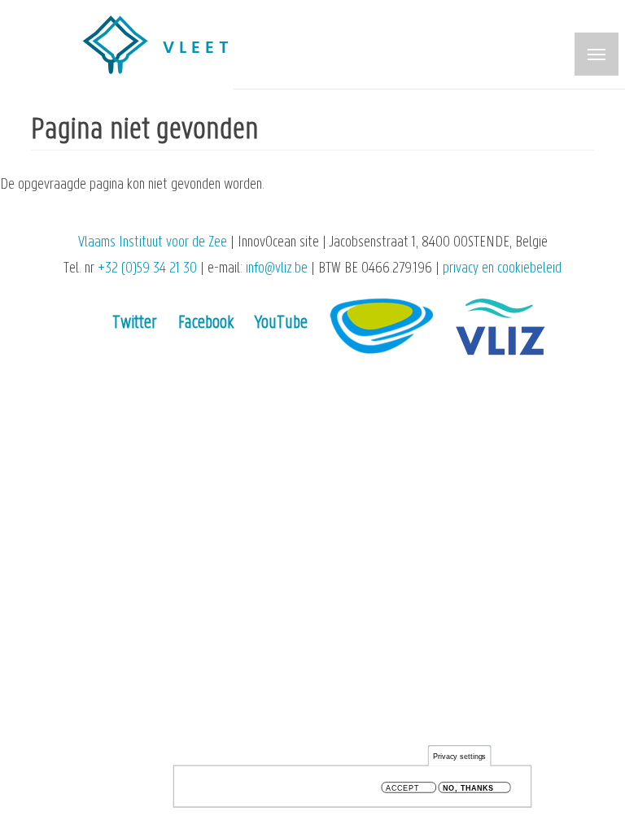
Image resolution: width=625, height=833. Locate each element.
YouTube (281, 323)
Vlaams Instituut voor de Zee (152, 243)
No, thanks (468, 787)
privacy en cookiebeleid (502, 269)
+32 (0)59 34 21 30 (147, 269)
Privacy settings (460, 756)
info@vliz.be (277, 269)
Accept (402, 787)
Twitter (134, 323)
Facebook (206, 323)
